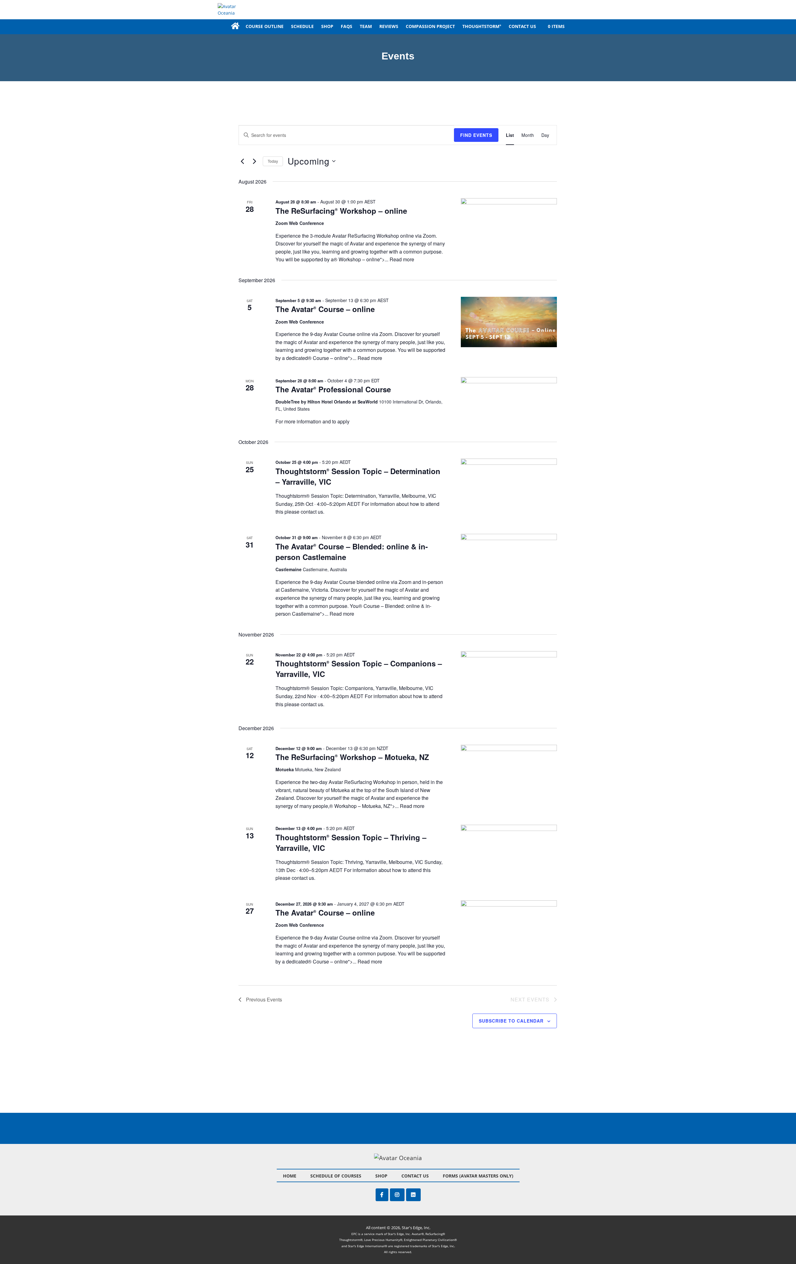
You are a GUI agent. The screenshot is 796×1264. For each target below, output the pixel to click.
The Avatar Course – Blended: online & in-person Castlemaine (351, 551)
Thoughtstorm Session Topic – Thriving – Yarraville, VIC (350, 842)
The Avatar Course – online (325, 309)
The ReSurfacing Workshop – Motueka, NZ (352, 757)
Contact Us (522, 26)
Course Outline (265, 26)
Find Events (476, 135)
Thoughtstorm (481, 26)
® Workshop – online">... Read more (374, 259)
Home (234, 26)
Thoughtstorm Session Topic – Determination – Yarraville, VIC (357, 476)
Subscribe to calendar (511, 1021)
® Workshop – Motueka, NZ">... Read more (376, 805)
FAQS (346, 26)
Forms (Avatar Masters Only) (478, 1176)
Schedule (302, 26)
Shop (327, 26)
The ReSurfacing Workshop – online (341, 210)
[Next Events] (254, 161)
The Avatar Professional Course (333, 389)
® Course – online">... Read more (345, 357)
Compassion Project (430, 26)
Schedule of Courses (335, 1176)
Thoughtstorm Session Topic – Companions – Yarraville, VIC (358, 668)
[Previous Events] (242, 161)
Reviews (388, 26)
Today (273, 161)
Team (366, 26)
